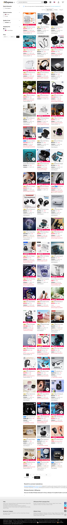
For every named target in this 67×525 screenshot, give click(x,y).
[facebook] (65, 503)
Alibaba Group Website (38, 513)
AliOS (41, 515)
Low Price (18, 513)
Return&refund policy (21, 503)
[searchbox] (29, 2)
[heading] (29, 27)
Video (9, 514)
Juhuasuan (50, 514)
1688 (43, 515)
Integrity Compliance (21, 505)
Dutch (57, 503)
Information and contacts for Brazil (10, 505)
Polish (51, 504)
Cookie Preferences (28, 519)
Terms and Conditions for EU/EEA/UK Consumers (49, 521)
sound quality (35, 487)
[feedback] (65, 511)
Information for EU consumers (50, 519)
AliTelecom (41, 514)
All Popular (5, 513)
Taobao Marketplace (57, 514)
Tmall (62, 514)
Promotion (14, 513)
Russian (35, 503)
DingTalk (46, 514)
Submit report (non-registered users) (19, 507)
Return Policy (6, 508)
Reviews (27, 513)
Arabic (44, 504)
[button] (14, 2)
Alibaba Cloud (57, 513)
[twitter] (65, 506)
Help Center (5, 503)
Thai (42, 504)
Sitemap (34, 519)
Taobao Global (36, 515)
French (47, 503)
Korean (39, 504)
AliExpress (45, 513)
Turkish (59, 503)
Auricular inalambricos (28, 486)
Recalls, (28, 507)
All (5, 28)
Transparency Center (7, 507)
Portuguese (39, 503)
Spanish (43, 503)
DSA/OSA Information (13, 504)
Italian (54, 503)
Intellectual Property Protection (9, 519)
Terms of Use (40, 519)
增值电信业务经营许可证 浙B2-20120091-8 (48, 522)
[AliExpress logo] (8, 2)
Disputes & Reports (12, 503)
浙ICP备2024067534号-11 (17, 523)
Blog (6, 514)
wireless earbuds (38, 486)
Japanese (35, 504)
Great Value (23, 513)
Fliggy (53, 513)
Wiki (4, 514)
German (50, 503)
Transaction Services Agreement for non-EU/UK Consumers (25, 521)
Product (9, 513)
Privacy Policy (20, 519)
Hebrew (48, 504)
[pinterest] (65, 508)
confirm (37, 477)
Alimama (49, 513)
